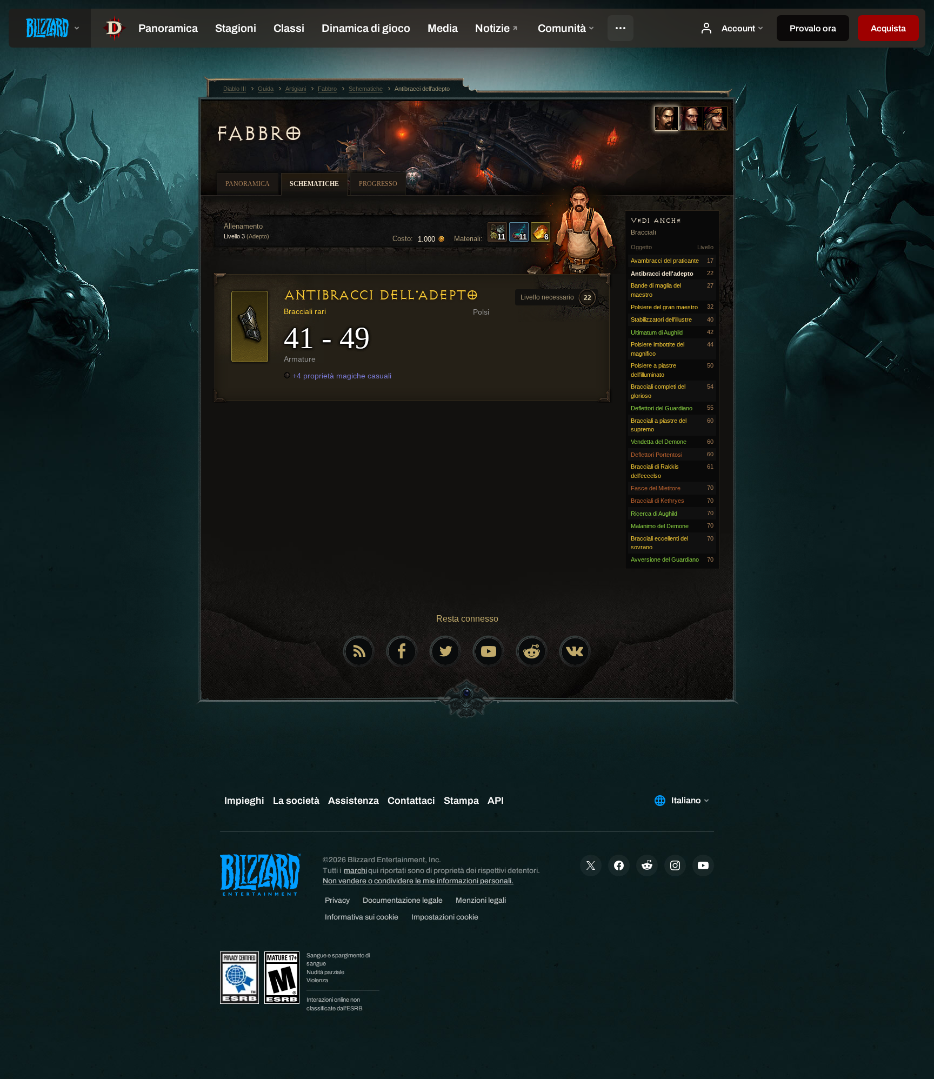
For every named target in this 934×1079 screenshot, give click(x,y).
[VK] (575, 651)
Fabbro (258, 133)
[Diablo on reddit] (532, 651)
